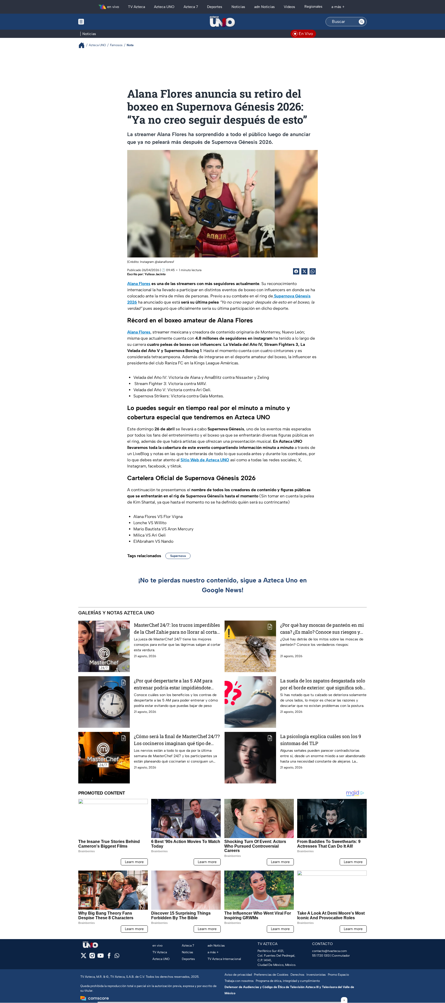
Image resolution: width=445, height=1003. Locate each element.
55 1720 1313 (321, 955)
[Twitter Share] (304, 271)
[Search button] (361, 21)
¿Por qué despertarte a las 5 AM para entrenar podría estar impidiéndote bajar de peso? (173, 684)
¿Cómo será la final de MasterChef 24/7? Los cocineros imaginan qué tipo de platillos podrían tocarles (177, 740)
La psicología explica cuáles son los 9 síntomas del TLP (320, 739)
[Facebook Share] (296, 271)
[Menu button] (98, 22)
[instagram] (92, 957)
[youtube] (100, 957)
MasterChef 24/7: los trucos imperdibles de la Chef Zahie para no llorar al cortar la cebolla (177, 629)
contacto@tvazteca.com (329, 951)
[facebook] (109, 957)
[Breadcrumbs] (83, 45)
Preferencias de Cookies (271, 974)
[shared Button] (313, 271)
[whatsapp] (116, 956)
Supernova (178, 556)
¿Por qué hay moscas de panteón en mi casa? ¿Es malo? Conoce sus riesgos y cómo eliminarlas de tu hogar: (322, 629)
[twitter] (83, 957)
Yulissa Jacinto (155, 274)
